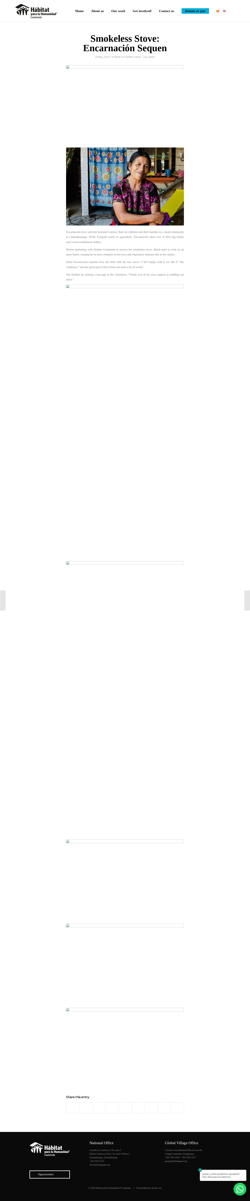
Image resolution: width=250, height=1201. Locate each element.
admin (151, 56)
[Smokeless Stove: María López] (3, 600)
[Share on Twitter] (85, 1108)
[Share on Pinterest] (112, 1108)
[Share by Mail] (177, 1108)
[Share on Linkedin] (125, 1108)
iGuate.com (157, 1188)
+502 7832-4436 (172, 1157)
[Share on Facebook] (72, 1108)
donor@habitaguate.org (99, 1165)
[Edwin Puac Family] (247, 600)
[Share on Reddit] (164, 1108)
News (138, 56)
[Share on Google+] (99, 1108)
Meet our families (124, 56)
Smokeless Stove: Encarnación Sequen (125, 43)
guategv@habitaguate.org (176, 1161)
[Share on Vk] (151, 1108)
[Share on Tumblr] (138, 1108)
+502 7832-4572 (188, 1157)
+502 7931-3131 (96, 1161)
